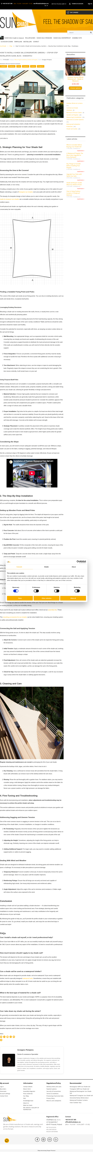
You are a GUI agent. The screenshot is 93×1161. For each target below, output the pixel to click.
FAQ (24, 1098)
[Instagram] (43, 1139)
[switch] (36, 590)
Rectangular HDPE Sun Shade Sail (80, 1086)
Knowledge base (28, 1101)
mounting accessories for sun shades (15, 617)
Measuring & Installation (21, 59)
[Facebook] (1, 1037)
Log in (2, 1086)
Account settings (5, 1093)
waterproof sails (28, 978)
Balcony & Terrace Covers (74, 112)
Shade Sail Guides (71, 129)
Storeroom (3, 1091)
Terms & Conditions (52, 1093)
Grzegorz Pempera (47, 59)
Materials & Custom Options (75, 119)
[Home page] (22, 20)
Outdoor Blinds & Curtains (74, 103)
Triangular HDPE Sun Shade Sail (79, 1089)
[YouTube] (49, 1139)
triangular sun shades (26, 192)
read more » (80, 150)
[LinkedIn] (7, 1037)
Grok (18, 66)
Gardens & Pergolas (32, 59)
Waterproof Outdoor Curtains (79, 1100)
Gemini (33, 66)
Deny (20, 598)
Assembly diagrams (29, 1091)
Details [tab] (46, 567)
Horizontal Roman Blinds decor (79, 1098)
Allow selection (46, 598)
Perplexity (11, 66)
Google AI (40, 66)
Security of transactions (53, 1091)
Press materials (28, 1093)
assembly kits (52, 610)
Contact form (4, 1096)
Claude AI (25, 66)
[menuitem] (14, 38)
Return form (27, 1089)
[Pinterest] (14, 1037)
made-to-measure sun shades (9, 199)
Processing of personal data (54, 1096)
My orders (3, 1089)
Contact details (27, 1086)
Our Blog (26, 1096)
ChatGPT (3, 66)
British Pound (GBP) (59, 4)
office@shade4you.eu (42, 3)
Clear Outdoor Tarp (75, 1102)
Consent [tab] (19, 567)
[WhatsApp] (11, 1037)
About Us (26, 1103)
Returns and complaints (53, 1101)
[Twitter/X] (4, 1037)
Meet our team (27, 1105)
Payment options (51, 1089)
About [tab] (74, 567)
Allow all (73, 598)
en (46, 5)
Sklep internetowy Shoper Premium (46, 1150)
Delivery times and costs (53, 1086)
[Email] (1, 1040)
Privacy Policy (50, 1098)
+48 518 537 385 (7, 3)
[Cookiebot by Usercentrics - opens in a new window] (78, 561)
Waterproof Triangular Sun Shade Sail (81, 1095)
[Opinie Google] (56, 1139)
